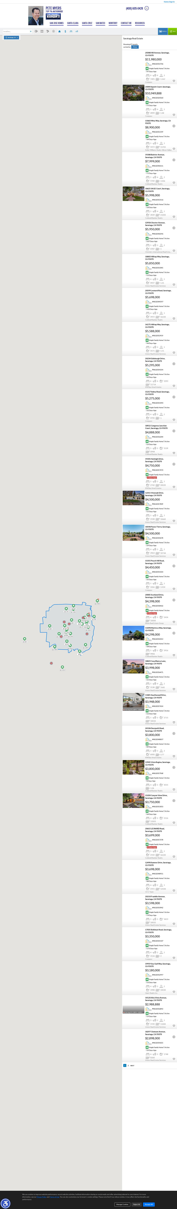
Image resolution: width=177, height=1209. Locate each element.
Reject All (136, 1204)
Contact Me (126, 23)
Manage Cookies (122, 1204)
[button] (5, 1203)
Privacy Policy (41, 1197)
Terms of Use (54, 1197)
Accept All (149, 1204)
